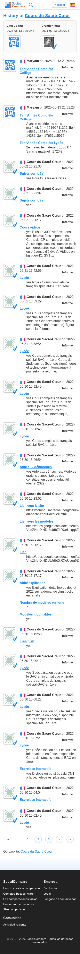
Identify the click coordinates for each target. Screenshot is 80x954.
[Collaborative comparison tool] (15, 5)
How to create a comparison (21, 888)
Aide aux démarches (36, 467)
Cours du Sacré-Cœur (47, 15)
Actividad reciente (14, 924)
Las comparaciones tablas (20, 899)
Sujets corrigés (31, 173)
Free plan (27, 641)
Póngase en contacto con (60, 899)
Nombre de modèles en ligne (42, 602)
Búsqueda (31, 5)
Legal (47, 893)
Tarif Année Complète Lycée (41, 143)
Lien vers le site (32, 505)
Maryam (33, 61)
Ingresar (59, 4)
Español (72, 5)
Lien (23, 552)
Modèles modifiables (36, 614)
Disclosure (50, 888)
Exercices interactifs (35, 769)
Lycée (24, 278)
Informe (67, 67)
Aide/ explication (33, 583)
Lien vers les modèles (37, 521)
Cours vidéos (30, 227)
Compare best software (18, 893)
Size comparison (14, 909)
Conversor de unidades (18, 904)
